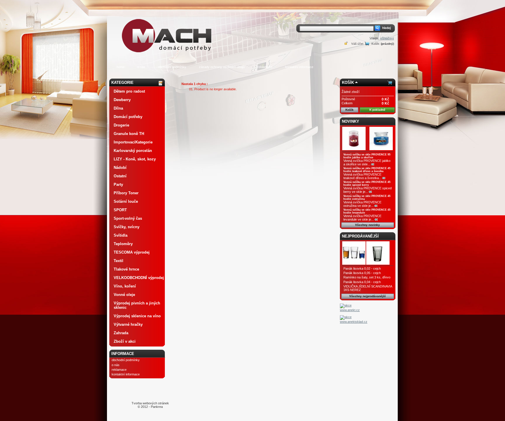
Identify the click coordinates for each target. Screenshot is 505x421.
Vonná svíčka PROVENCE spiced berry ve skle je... (367, 189)
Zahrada (121, 333)
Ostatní (120, 176)
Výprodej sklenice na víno (137, 316)
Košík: (375, 43)
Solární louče (126, 201)
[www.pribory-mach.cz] (167, 27)
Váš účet (357, 43)
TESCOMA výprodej (132, 252)
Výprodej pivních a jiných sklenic (137, 305)
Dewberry (122, 100)
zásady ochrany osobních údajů (222, 67)
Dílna (118, 108)
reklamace (264, 67)
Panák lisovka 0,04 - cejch (362, 282)
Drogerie (121, 125)
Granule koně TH (129, 133)
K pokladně (377, 109)
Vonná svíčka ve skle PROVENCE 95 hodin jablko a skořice (366, 156)
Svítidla (120, 235)
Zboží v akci (125, 341)
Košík (348, 82)
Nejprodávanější (360, 236)
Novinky (350, 121)
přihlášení (387, 38)
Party (118, 184)
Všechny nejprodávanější (367, 296)
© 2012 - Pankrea (150, 404)
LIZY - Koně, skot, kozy (135, 159)
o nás (141, 67)
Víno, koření (125, 286)
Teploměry (123, 244)
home (120, 67)
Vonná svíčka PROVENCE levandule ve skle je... (362, 217)
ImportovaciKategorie (133, 142)
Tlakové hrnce (126, 269)
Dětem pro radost (129, 91)
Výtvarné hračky (128, 324)
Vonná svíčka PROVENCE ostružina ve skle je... (362, 203)
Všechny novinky (367, 224)
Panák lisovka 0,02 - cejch (362, 268)
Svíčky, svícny (126, 227)
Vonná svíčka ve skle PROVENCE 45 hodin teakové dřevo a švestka (366, 170)
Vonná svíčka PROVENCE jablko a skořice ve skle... (366, 162)
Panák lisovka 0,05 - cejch (362, 273)
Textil (118, 261)
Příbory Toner (126, 193)
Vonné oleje (124, 294)
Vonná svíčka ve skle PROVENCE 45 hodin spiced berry (366, 183)
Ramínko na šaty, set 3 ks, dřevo (366, 277)
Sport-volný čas (128, 218)
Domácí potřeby (128, 117)
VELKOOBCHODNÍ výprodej (139, 278)
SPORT (120, 210)
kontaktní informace (299, 67)
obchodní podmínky (172, 67)
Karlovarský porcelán (133, 150)
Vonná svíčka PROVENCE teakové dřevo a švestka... (362, 176)
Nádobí (120, 167)
